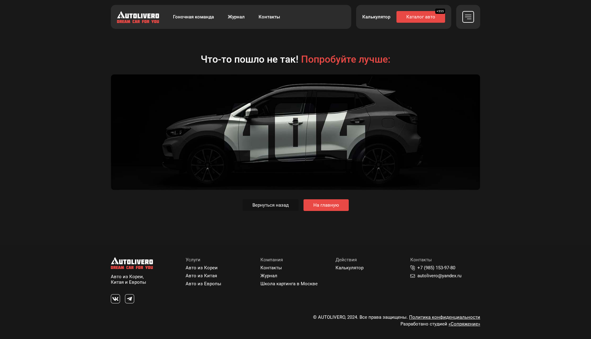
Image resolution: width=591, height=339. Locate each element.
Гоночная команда (193, 17)
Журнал (236, 17)
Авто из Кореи (202, 268)
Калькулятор (376, 17)
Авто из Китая (201, 276)
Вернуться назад (270, 205)
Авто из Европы (203, 283)
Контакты (269, 17)
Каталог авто (420, 17)
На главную (326, 205)
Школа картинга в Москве (289, 283)
